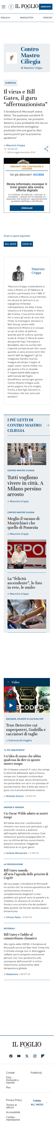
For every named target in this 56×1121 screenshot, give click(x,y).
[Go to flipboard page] (42, 1056)
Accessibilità (13, 1112)
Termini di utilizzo (11, 1106)
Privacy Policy (14, 1100)
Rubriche (10, 83)
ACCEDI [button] (38, 174)
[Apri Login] (11, 6)
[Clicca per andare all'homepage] (27, 1045)
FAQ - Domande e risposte (12, 1080)
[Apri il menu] (3, 6)
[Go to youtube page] (18, 1056)
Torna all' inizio (37, 1102)
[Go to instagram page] (34, 1056)
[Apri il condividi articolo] (46, 148)
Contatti (10, 1072)
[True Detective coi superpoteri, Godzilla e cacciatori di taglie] (27, 699)
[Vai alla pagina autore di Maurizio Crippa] (18, 271)
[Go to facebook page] (10, 1056)
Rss (8, 1087)
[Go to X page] (26, 1056)
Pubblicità (36, 1072)
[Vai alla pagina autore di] (11, 58)
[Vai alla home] (27, 7)
